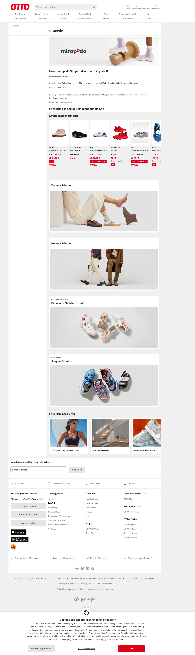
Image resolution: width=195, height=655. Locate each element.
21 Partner (43, 623)
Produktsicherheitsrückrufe (110, 578)
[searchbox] (62, 7)
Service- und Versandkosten (100, 584)
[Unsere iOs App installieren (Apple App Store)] (19, 532)
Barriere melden (28, 523)
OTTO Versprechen (146, 578)
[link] (13, 547)
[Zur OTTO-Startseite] (20, 7)
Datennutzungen (110, 623)
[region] (97, 633)
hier (132, 636)
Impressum (61, 578)
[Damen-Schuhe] (104, 206)
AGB (38, 578)
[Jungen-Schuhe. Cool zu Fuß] (104, 380)
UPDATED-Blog (92, 529)
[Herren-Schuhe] (104, 264)
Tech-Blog (90, 533)
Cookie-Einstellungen (24, 578)
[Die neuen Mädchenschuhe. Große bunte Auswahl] (104, 322)
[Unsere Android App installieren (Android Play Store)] (20, 539)
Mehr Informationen (86, 649)
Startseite (15, 26)
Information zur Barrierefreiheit (82, 578)
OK (131, 648)
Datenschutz (48, 578)
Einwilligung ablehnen (41, 648)
